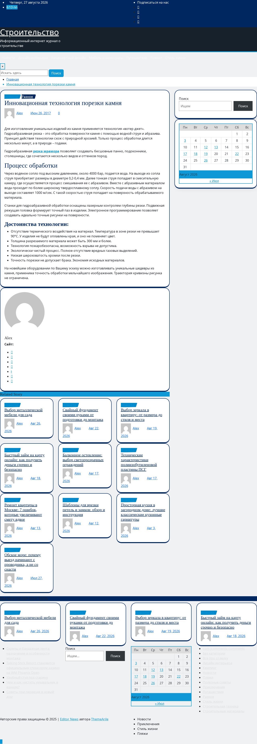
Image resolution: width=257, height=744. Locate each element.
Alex (19, 113)
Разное (208, 696)
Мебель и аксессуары (106, 58)
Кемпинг (209, 668)
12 (206, 147)
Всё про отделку (215, 658)
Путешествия (136, 58)
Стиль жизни (175, 58)
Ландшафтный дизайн (68, 58)
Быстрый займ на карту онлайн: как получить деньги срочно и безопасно (226, 622)
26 (206, 160)
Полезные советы (217, 682)
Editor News (69, 719)
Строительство (29, 31)
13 (216, 147)
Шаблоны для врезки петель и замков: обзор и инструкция (84, 510)
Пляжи (208, 677)
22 (237, 154)
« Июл (214, 181)
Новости (8, 58)
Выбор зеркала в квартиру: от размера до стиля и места (141, 415)
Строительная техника (221, 706)
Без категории (214, 653)
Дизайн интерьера (33, 58)
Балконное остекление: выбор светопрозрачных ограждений (83, 460)
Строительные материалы (223, 711)
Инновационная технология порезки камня (40, 84)
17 (185, 154)
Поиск (56, 73)
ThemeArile (99, 719)
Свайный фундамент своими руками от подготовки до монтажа (83, 415)
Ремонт (156, 58)
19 (206, 154)
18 (195, 154)
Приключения (214, 687)
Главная (12, 79)
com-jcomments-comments (224, 648)
